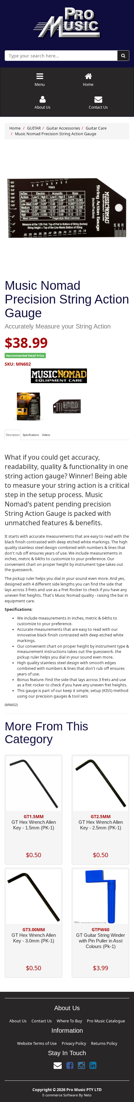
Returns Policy (89, 1040)
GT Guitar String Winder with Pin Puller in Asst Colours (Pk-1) (100, 940)
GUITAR (34, 128)
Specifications (31, 435)
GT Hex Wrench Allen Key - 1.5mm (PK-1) (34, 824)
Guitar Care (96, 128)
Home (15, 128)
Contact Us (51, 1020)
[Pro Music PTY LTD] (67, 21)
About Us (37, 1020)
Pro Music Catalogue (90, 1020)
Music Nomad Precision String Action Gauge (55, 133)
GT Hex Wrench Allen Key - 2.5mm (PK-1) (101, 824)
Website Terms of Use (49, 1040)
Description (13, 435)
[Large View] (28, 406)
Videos (46, 435)
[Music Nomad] (67, 375)
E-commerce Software (60, 1091)
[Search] (123, 55)
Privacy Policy (71, 1040)
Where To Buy (68, 1020)
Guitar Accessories (63, 128)
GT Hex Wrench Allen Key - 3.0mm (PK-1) (34, 937)
